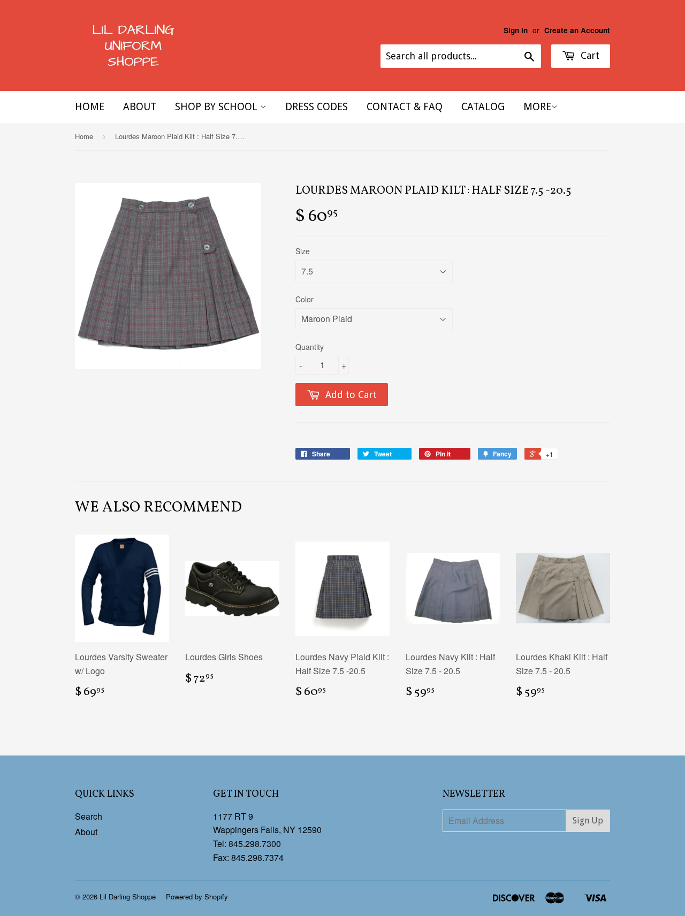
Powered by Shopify (197, 896)
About (139, 107)
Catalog (483, 107)
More (537, 107)
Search (88, 816)
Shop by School (217, 107)
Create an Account (577, 30)
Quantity (309, 346)
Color (304, 299)
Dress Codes (316, 107)
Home (89, 107)
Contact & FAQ (405, 107)
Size (302, 251)
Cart (588, 55)
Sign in (516, 30)
